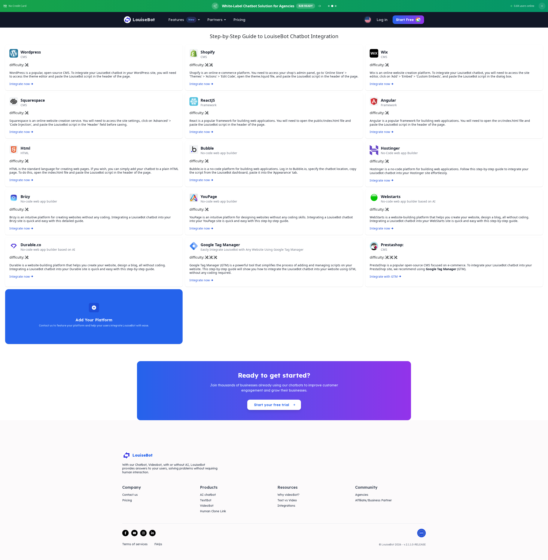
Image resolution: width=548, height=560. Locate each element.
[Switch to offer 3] (336, 6)
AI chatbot (208, 495)
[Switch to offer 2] (332, 6)
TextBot (205, 500)
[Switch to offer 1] (329, 6)
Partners (214, 20)
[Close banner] (542, 6)
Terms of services (134, 544)
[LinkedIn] (152, 533)
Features (181, 20)
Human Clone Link (213, 511)
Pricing (239, 20)
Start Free (405, 20)
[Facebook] (125, 533)
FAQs (158, 544)
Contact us (130, 495)
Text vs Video (287, 500)
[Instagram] (143, 533)
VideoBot (206, 506)
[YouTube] (134, 533)
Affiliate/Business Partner (373, 500)
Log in (382, 20)
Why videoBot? (288, 495)
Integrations (286, 506)
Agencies (361, 495)
